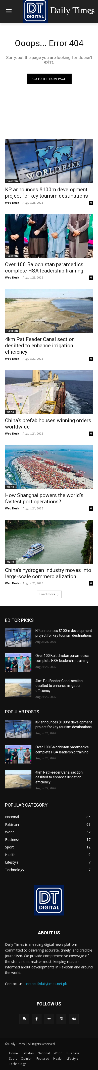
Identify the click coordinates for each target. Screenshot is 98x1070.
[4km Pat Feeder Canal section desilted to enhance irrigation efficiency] (49, 311)
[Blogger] (24, 1019)
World (10, 412)
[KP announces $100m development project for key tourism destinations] (49, 161)
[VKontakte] (74, 1019)
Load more (47, 594)
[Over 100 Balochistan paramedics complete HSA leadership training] (49, 236)
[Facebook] (36, 1019)
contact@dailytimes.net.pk (45, 983)
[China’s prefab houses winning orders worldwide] (49, 392)
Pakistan (12, 181)
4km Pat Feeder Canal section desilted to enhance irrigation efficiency (40, 345)
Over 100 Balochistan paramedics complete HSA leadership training (44, 267)
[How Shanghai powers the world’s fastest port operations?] (49, 467)
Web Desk (12, 202)
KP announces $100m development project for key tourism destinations (46, 193)
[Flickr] (49, 1019)
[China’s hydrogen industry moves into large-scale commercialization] (49, 542)
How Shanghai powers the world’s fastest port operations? (44, 498)
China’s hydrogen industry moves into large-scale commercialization (48, 573)
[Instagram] (61, 1019)
